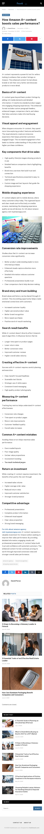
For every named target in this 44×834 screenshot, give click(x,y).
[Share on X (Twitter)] (19, 39)
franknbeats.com (34, 828)
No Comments (27, 31)
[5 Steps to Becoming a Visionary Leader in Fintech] (22, 610)
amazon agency (8, 561)
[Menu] (3, 3)
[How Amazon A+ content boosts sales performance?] (22, 56)
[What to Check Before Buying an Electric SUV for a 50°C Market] (7, 734)
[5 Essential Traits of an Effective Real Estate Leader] (22, 644)
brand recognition (21, 561)
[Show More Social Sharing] (40, 39)
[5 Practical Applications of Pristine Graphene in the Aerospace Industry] (7, 779)
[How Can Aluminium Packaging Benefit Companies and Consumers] (22, 678)
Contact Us (17, 822)
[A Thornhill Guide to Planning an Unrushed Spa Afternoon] (7, 723)
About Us (27, 822)
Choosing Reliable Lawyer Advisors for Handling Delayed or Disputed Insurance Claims (27, 790)
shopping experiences (10, 564)
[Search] (41, 3)
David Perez (11, 28)
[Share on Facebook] (8, 39)
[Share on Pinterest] (32, 39)
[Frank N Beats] (22, 3)
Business (6, 15)
